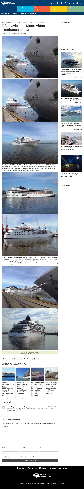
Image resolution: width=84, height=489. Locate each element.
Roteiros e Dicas (75, 8)
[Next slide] (55, 382)
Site (41, 447)
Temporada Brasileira (55, 9)
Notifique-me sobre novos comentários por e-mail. (19, 453)
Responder (10, 413)
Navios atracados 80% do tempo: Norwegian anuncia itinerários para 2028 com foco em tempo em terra (71, 125)
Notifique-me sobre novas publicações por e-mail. (18, 457)
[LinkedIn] (66, 3)
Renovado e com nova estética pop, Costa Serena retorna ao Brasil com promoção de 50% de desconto (37, 389)
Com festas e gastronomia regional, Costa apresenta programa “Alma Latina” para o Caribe (71, 174)
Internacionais (5, 13)
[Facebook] (58, 3)
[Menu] (81, 3)
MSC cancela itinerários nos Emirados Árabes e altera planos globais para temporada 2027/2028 (71, 147)
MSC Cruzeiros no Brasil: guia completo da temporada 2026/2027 (71, 99)
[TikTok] (77, 3)
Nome (4, 447)
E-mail (23, 447)
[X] (73, 3)
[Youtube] (69, 3)
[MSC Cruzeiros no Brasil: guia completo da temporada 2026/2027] (71, 88)
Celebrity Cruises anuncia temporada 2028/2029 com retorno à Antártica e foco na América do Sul (8, 389)
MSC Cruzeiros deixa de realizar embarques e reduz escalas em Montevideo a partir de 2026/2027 (52, 388)
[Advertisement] (71, 35)
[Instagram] (62, 3)
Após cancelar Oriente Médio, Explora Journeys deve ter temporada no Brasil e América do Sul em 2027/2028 (71, 72)
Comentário (6, 426)
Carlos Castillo (35, 353)
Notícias (7, 8)
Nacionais (16, 13)
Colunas (24, 8)
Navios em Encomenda (28, 13)
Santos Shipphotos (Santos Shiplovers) (19, 407)
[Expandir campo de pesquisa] (51, 3)
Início (3, 22)
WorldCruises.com (9, 33)
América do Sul (16, 22)
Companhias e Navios (39, 9)
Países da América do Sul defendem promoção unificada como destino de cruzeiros (22, 388)
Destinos (8, 22)
